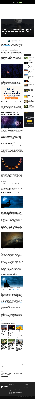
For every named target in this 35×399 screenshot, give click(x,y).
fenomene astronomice (6, 45)
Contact (31, 396)
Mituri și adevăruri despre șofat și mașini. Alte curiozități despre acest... (31, 91)
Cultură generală (5, 17)
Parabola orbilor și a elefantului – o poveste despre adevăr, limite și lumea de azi (4, 332)
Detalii (17, 2)
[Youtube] (27, 387)
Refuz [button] (14, 2)
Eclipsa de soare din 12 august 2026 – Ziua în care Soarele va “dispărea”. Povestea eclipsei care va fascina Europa (11, 334)
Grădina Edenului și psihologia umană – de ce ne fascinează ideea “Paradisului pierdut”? (4, 347)
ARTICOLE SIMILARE (4, 323)
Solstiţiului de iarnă (3, 302)
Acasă (1, 17)
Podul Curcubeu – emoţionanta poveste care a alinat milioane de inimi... (31, 76)
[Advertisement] (17, 10)
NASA (11, 222)
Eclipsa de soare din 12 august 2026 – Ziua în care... (31, 81)
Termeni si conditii (19, 396)
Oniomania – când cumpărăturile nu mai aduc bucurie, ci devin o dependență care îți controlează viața (19, 347)
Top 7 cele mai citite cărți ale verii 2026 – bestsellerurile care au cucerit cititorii (11, 347)
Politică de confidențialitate (26, 396)
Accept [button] (21, 2)
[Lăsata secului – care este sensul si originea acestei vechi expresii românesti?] (26, 101)
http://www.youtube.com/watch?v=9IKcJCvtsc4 (8, 320)
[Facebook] (24, 387)
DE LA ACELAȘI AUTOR (11, 323)
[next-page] (2, 352)
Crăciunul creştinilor (14, 306)
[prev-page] (1, 352)
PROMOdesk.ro (12, 393)
